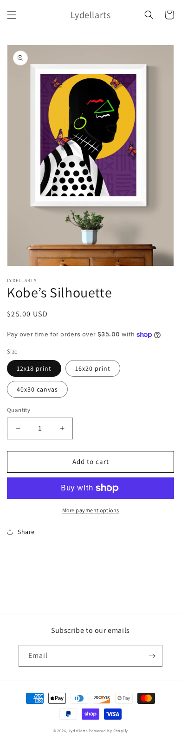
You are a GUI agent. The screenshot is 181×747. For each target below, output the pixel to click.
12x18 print (34, 368)
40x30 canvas (37, 389)
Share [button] (26, 532)
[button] (11, 15)
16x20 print (92, 368)
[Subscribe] (152, 656)
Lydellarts (79, 730)
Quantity (18, 410)
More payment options (90, 510)
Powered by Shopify (108, 730)
